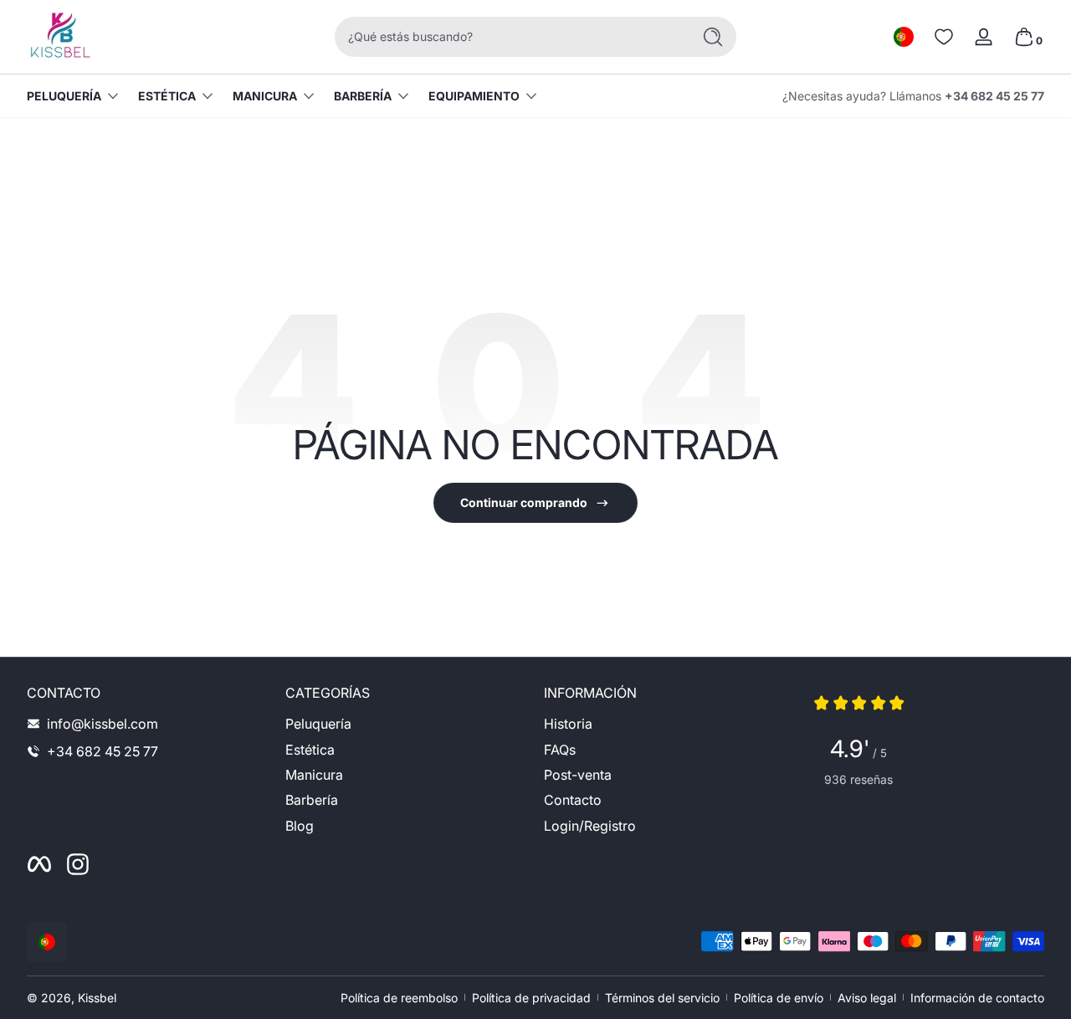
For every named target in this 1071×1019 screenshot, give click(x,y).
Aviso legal (867, 998)
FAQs (560, 749)
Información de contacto (977, 998)
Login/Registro (590, 825)
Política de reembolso (399, 998)
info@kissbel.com (102, 723)
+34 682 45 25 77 (994, 96)
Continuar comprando (523, 502)
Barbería (363, 96)
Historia (568, 723)
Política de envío (778, 998)
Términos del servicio (662, 998)
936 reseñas (858, 779)
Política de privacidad (531, 998)
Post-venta (578, 774)
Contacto (573, 799)
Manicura (265, 96)
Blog (299, 825)
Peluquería (64, 96)
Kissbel (97, 998)
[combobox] (509, 37)
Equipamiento (474, 96)
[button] (904, 37)
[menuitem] (406, 723)
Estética (167, 96)
